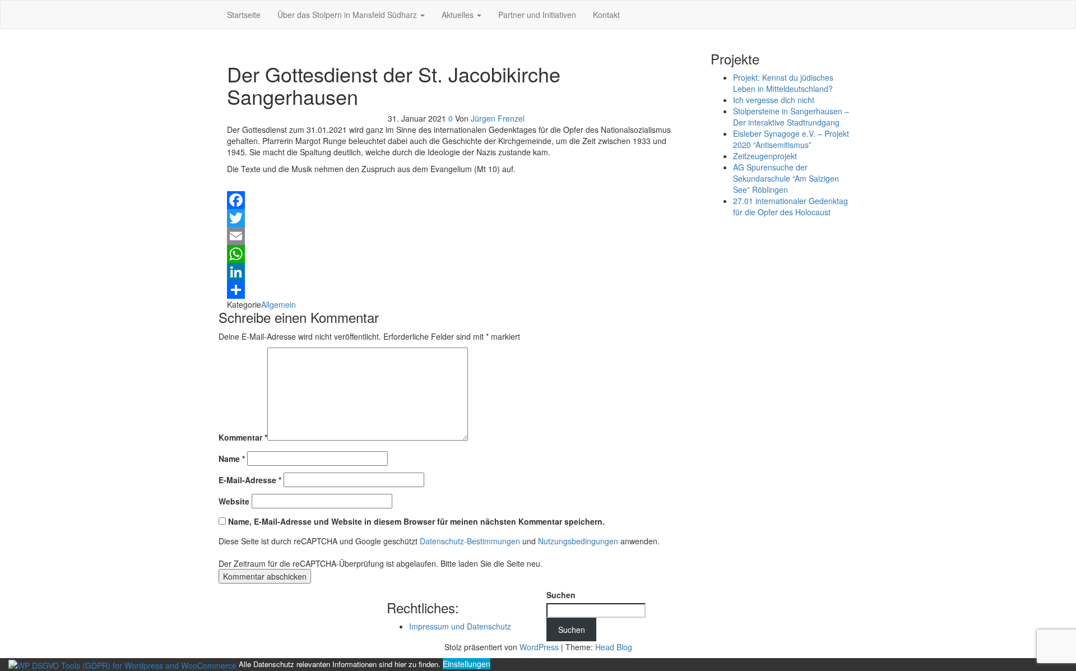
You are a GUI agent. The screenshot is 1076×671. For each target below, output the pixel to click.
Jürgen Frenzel (498, 118)
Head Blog (613, 647)
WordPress (539, 647)
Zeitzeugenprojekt (765, 155)
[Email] (456, 236)
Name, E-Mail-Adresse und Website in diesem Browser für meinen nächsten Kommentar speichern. (416, 521)
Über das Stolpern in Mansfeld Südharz (348, 14)
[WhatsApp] (456, 254)
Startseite (244, 14)
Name (232, 458)
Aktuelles (459, 14)
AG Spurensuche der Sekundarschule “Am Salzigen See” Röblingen (786, 178)
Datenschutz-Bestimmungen (470, 541)
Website (234, 501)
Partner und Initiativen (537, 14)
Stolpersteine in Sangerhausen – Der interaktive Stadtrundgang (791, 116)
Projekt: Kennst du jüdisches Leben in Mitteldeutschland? (783, 83)
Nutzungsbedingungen (578, 541)
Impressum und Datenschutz (460, 626)
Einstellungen (466, 663)
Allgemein (278, 304)
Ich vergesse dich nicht (773, 99)
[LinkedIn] (456, 272)
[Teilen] (456, 290)
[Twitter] (456, 218)
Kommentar (243, 437)
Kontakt (606, 14)
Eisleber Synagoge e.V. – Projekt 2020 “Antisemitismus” (791, 139)
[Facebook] (456, 200)
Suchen (561, 594)
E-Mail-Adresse (250, 479)
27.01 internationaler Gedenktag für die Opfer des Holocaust (790, 206)
